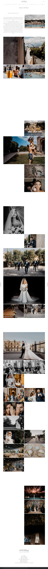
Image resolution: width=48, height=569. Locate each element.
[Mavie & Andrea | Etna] (0, 284)
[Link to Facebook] (44, 1)
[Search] (43, 4)
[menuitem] (5, 4)
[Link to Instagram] (43, 1)
